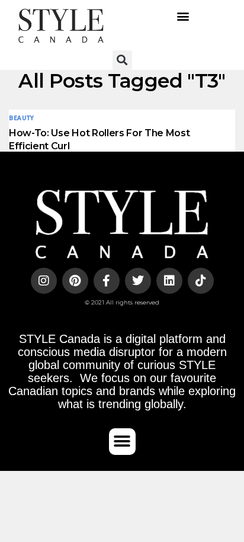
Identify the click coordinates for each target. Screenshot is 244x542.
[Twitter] (138, 281)
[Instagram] (44, 281)
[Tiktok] (201, 281)
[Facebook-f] (107, 281)
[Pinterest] (75, 281)
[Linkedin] (169, 281)
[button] (183, 16)
